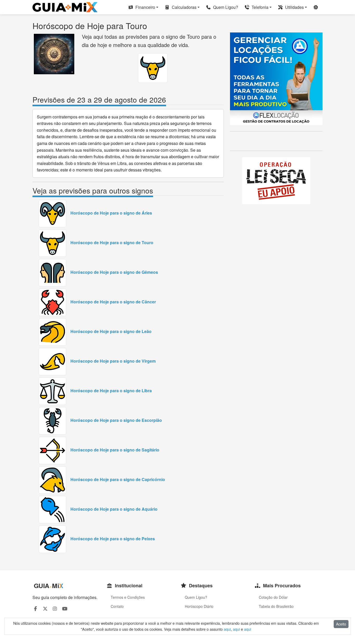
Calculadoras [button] (183, 7)
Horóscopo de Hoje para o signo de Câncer (113, 302)
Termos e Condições (128, 597)
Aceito (341, 624)
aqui (227, 629)
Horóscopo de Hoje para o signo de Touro (111, 242)
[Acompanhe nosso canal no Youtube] (65, 608)
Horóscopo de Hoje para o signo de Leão (111, 331)
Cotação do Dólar (273, 597)
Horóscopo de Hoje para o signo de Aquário (113, 509)
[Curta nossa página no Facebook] (35, 608)
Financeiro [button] (144, 7)
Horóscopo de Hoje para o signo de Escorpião (116, 420)
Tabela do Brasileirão (276, 606)
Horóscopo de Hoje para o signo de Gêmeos (114, 272)
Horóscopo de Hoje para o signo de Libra (111, 391)
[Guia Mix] (64, 7)
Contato (117, 606)
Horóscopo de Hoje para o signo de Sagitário (114, 450)
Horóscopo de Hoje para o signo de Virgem (113, 361)
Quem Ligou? (225, 7)
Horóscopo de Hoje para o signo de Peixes (112, 539)
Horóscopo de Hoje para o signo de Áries (111, 213)
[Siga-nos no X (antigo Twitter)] (45, 608)
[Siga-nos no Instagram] (55, 608)
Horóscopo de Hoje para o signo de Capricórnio (117, 479)
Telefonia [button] (259, 7)
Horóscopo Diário (199, 606)
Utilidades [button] (294, 7)
